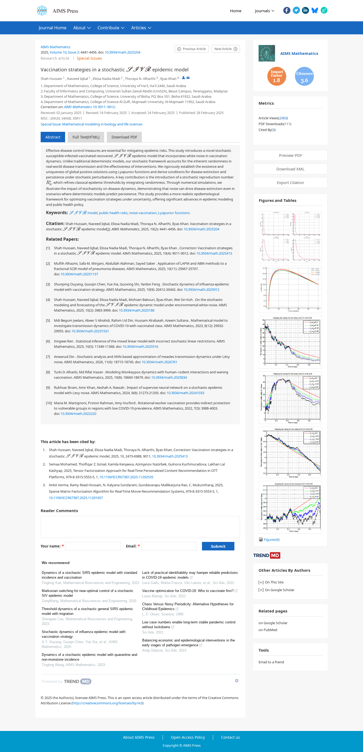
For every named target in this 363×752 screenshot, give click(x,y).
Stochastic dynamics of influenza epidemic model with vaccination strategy (83, 634)
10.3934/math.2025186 (136, 310)
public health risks (113, 212)
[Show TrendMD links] (237, 681)
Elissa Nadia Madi (106, 78)
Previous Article (194, 49)
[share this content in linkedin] (305, 10)
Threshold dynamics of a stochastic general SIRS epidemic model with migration (87, 611)
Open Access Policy (188, 737)
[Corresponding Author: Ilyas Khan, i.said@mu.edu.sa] (183, 77)
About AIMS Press (139, 737)
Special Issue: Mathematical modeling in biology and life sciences (91, 124)
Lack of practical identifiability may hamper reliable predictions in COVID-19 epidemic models (190, 575)
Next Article (223, 49)
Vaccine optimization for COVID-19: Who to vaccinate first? (188, 591)
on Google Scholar (273, 622)
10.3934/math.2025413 (214, 253)
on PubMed (268, 629)
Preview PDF (290, 155)
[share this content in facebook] (286, 10)
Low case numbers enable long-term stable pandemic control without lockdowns (188, 624)
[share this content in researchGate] (324, 10)
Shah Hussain (51, 78)
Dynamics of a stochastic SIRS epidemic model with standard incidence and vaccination (89, 575)
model (83, 212)
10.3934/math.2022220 (78, 413)
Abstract (52, 137)
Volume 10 (58, 52)
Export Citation (290, 182)
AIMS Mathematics (55, 46)
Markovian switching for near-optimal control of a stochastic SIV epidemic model (87, 593)
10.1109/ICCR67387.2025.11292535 (126, 477)
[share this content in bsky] (314, 10)
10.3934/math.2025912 (201, 289)
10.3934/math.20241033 (185, 392)
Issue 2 (73, 52)
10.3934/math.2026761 (159, 361)
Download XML (290, 168)
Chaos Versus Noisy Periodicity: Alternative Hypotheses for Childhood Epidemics (188, 606)
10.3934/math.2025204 (122, 52)
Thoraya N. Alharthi (140, 78)
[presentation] (138, 69)
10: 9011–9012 (89, 106)
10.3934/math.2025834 (169, 377)
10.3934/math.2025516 (140, 346)
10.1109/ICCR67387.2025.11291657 (76, 497)
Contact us (230, 737)
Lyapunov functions (174, 212)
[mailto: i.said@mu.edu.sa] (188, 77)
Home (235, 10)
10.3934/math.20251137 (79, 274)
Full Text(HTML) (86, 137)
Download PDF (124, 137)
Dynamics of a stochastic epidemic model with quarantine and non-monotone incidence (89, 657)
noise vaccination (143, 212)
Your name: (52, 546)
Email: (133, 546)
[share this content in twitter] (296, 10)
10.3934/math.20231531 (90, 331)
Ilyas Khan (168, 78)
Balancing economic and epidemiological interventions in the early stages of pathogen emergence (188, 642)
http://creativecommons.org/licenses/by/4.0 (107, 703)
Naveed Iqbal (77, 78)
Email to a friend (271, 662)
